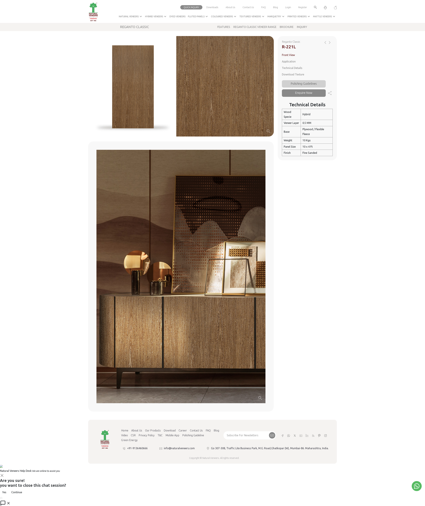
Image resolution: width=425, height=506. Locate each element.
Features (223, 26)
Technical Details (292, 67)
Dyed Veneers (178, 16)
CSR (133, 435)
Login (288, 7)
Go (272, 435)
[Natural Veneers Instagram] (325, 435)
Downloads (212, 7)
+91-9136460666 (137, 448)
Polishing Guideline (193, 435)
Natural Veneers (131, 16)
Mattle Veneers (324, 16)
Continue (16, 492)
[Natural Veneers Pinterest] (319, 435)
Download (170, 430)
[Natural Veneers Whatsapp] (289, 435)
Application (289, 61)
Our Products (153, 430)
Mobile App (172, 435)
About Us (230, 7)
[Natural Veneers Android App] (325, 7)
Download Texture (293, 74)
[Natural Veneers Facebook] (282, 435)
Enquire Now (303, 92)
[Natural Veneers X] (295, 435)
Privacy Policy (147, 435)
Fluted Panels (198, 16)
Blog (275, 7)
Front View (288, 54)
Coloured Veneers (224, 16)
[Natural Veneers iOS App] (334, 7)
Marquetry (276, 16)
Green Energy (129, 440)
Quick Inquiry (191, 7)
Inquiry (302, 26)
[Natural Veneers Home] (105, 439)
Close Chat (9, 497)
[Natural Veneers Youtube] (301, 435)
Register (302, 7)
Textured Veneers (252, 16)
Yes (4, 492)
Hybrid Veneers (156, 16)
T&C (160, 435)
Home (124, 430)
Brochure (287, 26)
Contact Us (248, 7)
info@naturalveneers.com (179, 448)
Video (124, 435)
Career (183, 430)
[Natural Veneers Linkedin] (307, 435)
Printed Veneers (299, 16)
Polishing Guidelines (304, 83)
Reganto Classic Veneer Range (254, 26)
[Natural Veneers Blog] (313, 435)
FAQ (263, 7)
